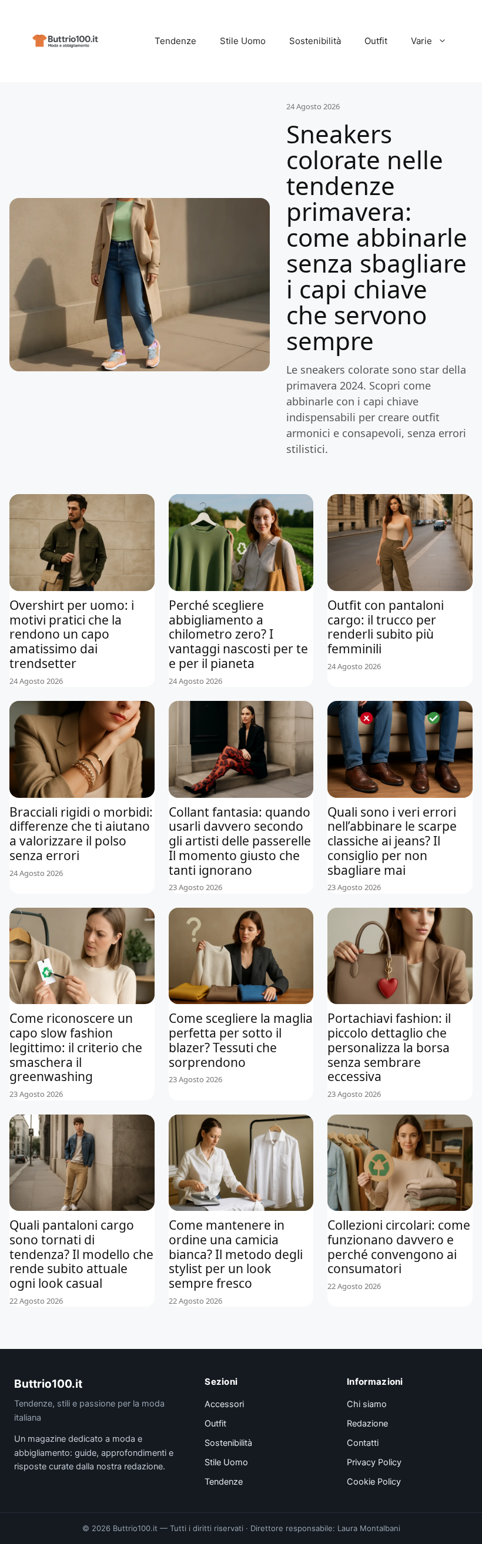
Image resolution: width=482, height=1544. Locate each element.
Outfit (375, 40)
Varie (421, 40)
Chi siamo (367, 1404)
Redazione (367, 1423)
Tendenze (175, 40)
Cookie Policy (374, 1481)
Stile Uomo (243, 40)
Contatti (363, 1443)
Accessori (224, 1404)
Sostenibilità (315, 40)
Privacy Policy (374, 1462)
